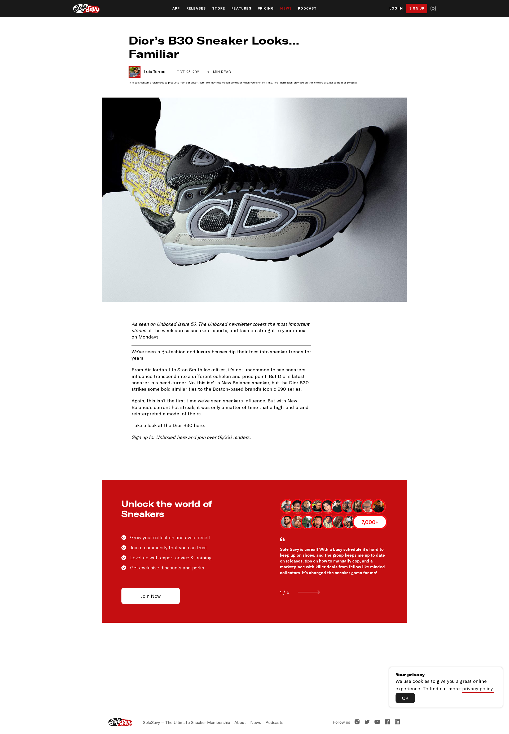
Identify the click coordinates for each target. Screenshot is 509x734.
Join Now (151, 596)
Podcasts (274, 722)
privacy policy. (478, 688)
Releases (196, 8)
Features (241, 8)
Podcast (307, 8)
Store (218, 8)
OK (405, 698)
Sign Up (416, 8)
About (240, 722)
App (176, 8)
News (286, 8)
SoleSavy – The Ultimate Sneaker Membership (186, 722)
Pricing (266, 8)
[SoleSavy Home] (86, 8)
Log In (396, 8)
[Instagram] (433, 8)
